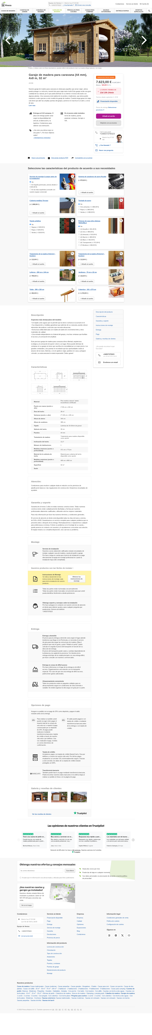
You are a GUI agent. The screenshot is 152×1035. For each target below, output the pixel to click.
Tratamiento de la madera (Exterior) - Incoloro (91, 255)
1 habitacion (62, 989)
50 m (43, 989)
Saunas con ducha (123, 998)
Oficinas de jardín (48, 993)
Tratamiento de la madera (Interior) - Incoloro (42, 255)
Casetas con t (107, 991)
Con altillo (98, 991)
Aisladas (64, 991)
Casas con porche (116, 986)
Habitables (56, 991)
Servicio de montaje (53, 928)
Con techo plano (64, 996)
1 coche (19, 996)
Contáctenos (119, 4)
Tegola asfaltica (35, 221)
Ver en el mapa (26, 905)
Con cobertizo (106, 996)
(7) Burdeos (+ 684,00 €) (88, 245)
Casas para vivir (103, 986)
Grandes (48, 991)
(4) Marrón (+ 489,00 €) (88, 237)
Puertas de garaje (53, 967)
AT (75, 1009)
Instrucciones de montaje (104, 325)
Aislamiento (51, 957)
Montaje (49, 973)
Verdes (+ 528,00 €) (38, 232)
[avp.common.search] (149, 11)
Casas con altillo (28, 989)
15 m (33, 993)
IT (62, 1009)
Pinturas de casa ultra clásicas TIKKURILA (89, 222)
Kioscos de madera (78, 993)
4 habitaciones (94, 989)
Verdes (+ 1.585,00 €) (87, 212)
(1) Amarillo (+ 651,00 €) (88, 229)
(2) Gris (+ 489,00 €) (87, 232)
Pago (97, 334)
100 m (54, 989)
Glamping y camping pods (95, 993)
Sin (33, 182)
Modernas (32, 991)
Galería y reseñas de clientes (106, 339)
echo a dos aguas (118, 991)
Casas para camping (118, 989)
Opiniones (80, 924)
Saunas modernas (77, 998)
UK (53, 1009)
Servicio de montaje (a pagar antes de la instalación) (43, 177)
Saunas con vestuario (108, 998)
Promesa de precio (53, 938)
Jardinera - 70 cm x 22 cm (87, 272)
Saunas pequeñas (23, 1000)
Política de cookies (113, 921)
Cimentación (51, 950)
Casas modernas (51, 986)
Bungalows (86, 986)
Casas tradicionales (37, 986)
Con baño (81, 991)
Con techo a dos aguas (120, 996)
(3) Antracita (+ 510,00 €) (88, 234)
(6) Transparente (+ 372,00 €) (90, 242)
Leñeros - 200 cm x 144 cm (39, 272)
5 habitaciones (105, 989)
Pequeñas (40, 991)
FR (56, 1009)
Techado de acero (84, 200)
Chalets (93, 986)
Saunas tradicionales (63, 998)
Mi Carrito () (144, 4)
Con (50, 996)
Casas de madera (23, 986)
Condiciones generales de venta (117, 918)
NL (69, 1009)
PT (66, 1009)
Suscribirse (70, 870)
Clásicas (25, 991)
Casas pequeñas (63, 986)
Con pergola (43, 996)
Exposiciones (81, 928)
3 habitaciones (83, 989)
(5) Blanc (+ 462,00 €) (87, 240)
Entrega (98, 330)
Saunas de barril (48, 1000)
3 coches (34, 996)
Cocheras (37, 998)
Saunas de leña (36, 1000)
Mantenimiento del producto (56, 970)
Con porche (72, 991)
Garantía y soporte (102, 321)
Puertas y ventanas (53, 963)
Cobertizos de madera (63, 993)
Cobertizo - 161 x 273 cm (87, 289)
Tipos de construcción (54, 953)
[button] (39, 375)
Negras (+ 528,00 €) (38, 227)
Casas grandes (76, 986)
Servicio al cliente (132, 4)
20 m (37, 989)
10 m (28, 993)
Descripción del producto (104, 312)
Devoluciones (51, 934)
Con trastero (89, 991)
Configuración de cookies (115, 924)
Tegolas (49, 960)
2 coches (27, 996)
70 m (48, 989)
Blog (78, 931)
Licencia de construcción (55, 947)
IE (81, 1009)
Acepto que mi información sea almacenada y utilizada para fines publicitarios (48, 878)
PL (78, 1009)
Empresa (80, 918)
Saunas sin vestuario (92, 998)
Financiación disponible (109, 101)
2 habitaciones (72, 989)
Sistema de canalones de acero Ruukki (92, 176)
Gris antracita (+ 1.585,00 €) (89, 207)
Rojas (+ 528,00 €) (38, 230)
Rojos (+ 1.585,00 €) (87, 209)
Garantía (50, 931)
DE (60, 1009)
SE (72, 1009)
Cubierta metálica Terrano (39, 200)
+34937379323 (56, 5)
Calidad (79, 921)
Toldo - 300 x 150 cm (37, 289)
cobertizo (55, 996)
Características (101, 316)
